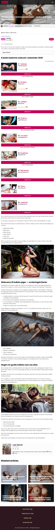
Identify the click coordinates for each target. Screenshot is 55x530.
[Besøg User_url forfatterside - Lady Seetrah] (13, 449)
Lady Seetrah (11, 26)
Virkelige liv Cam (27, 513)
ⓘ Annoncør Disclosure (49, 61)
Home (2, 44)
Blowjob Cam (27, 522)
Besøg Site (27, 74)
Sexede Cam (27, 518)
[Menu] (52, 2)
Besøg (51, 39)
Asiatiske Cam (27, 509)
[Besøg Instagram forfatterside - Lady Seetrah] (17, 449)
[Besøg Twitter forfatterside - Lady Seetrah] (15, 449)
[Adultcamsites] (8, 2)
